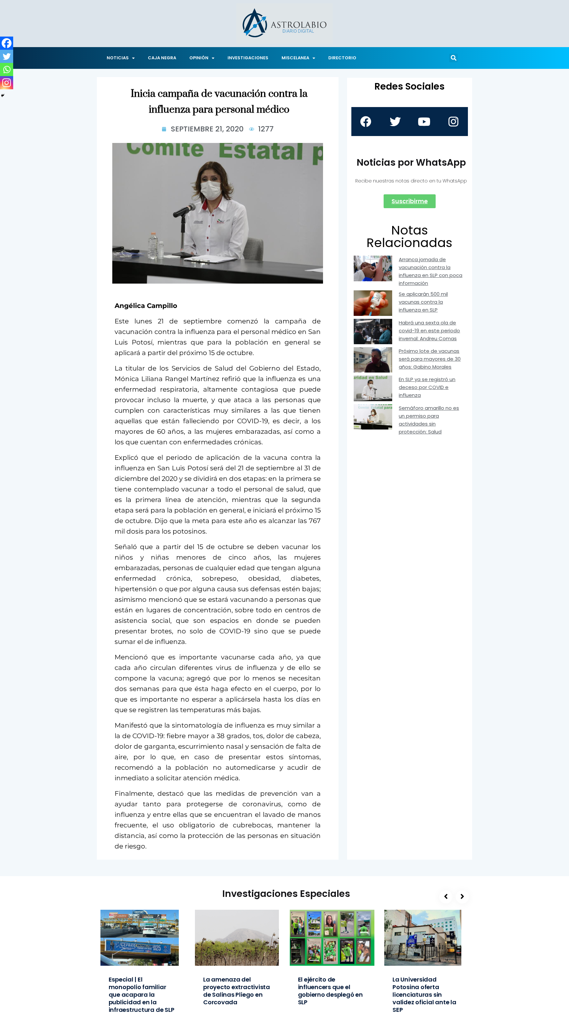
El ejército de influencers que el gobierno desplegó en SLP (330, 990)
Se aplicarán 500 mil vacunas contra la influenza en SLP (423, 302)
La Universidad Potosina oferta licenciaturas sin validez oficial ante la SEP (424, 994)
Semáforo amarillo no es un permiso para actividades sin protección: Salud (429, 419)
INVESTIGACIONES (248, 58)
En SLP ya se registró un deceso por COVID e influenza (427, 387)
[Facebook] (6, 43)
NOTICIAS (118, 58)
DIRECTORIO (342, 58)
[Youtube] (424, 121)
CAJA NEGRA (162, 58)
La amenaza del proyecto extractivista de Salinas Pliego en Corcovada (236, 990)
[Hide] (2, 95)
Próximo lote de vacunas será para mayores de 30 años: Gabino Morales (430, 358)
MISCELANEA (295, 58)
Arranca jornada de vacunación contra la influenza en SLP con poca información (430, 271)
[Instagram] (6, 82)
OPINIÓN (198, 58)
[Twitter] (6, 56)
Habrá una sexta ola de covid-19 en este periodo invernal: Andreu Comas (429, 330)
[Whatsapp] (6, 69)
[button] (453, 58)
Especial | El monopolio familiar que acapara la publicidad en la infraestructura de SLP (142, 994)
